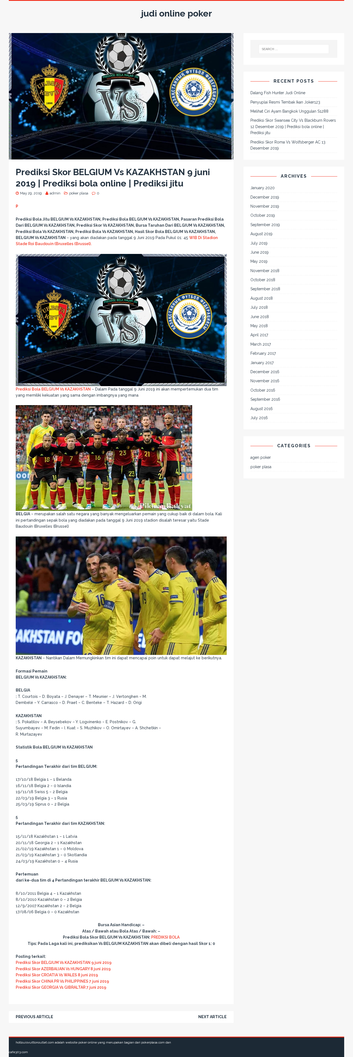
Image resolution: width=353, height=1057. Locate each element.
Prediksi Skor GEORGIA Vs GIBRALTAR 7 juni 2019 (61, 987)
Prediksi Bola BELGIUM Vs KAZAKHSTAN (53, 389)
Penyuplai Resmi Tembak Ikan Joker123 (285, 102)
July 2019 (259, 243)
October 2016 (262, 390)
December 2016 (264, 372)
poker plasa (78, 193)
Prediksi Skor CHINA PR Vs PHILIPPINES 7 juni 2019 (62, 981)
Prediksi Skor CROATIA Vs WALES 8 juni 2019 (57, 975)
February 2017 (263, 353)
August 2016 (261, 408)
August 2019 (261, 234)
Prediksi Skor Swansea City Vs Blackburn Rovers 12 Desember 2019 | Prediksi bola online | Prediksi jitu (293, 126)
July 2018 (259, 307)
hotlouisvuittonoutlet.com (35, 1042)
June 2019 (259, 252)
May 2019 (259, 261)
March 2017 (260, 344)
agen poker (260, 457)
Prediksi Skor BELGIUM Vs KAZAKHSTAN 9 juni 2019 (63, 962)
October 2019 (262, 215)
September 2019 (265, 225)
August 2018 (261, 298)
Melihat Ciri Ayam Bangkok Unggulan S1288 (289, 111)
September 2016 (265, 399)
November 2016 (264, 381)
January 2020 (262, 188)
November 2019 (264, 206)
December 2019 (264, 197)
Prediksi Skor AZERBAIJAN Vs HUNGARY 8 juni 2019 (63, 969)
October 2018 (262, 280)
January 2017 (262, 363)
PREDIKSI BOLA (165, 937)
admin (55, 193)
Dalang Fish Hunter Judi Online (277, 93)
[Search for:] (294, 49)
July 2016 (259, 418)
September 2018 (265, 289)
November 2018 (264, 271)
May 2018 (259, 326)
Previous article (34, 1017)
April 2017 (259, 335)
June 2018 (259, 317)
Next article (212, 1017)
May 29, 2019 (31, 193)
